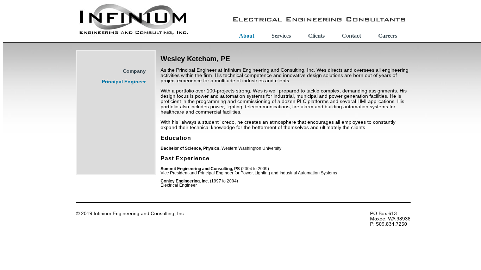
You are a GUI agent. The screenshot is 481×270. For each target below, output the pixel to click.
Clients (316, 36)
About (246, 36)
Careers (387, 36)
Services (281, 36)
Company (134, 71)
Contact (351, 36)
